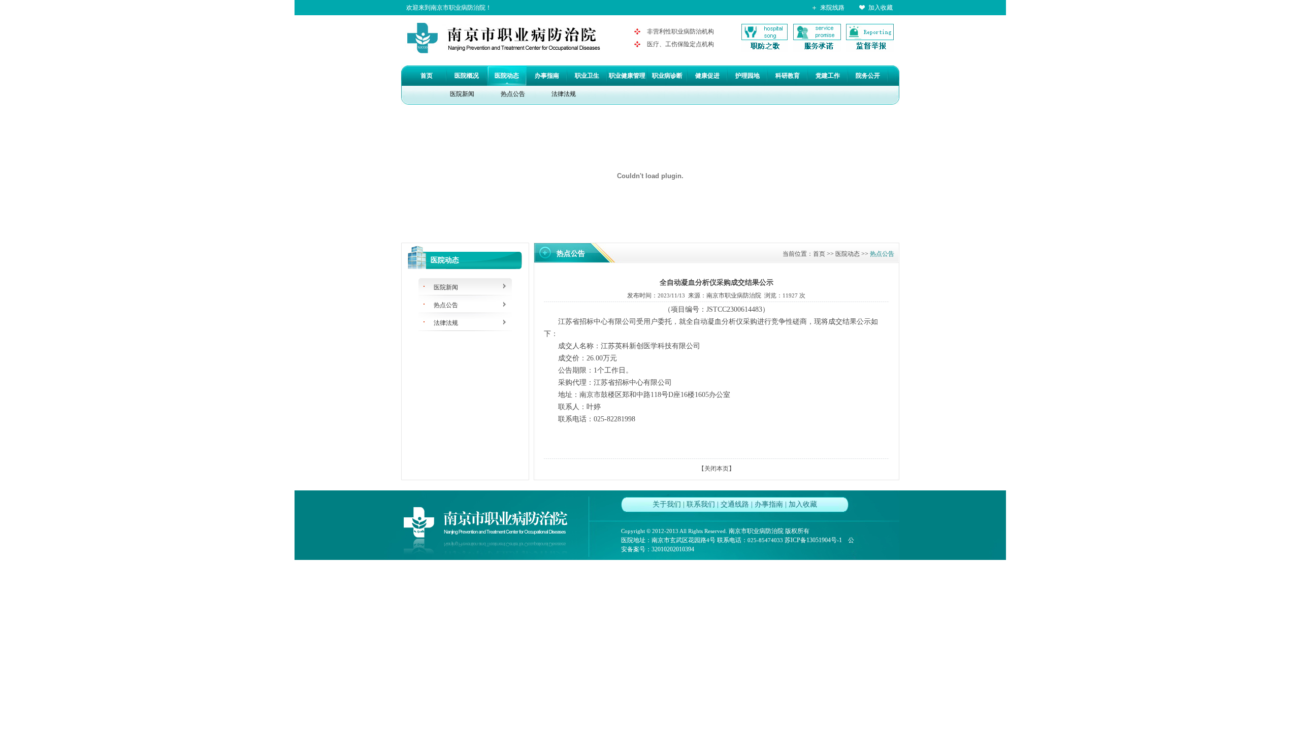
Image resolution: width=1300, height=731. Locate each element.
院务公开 (868, 75)
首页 (426, 75)
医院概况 (466, 75)
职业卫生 (587, 75)
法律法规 (563, 93)
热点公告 (513, 93)
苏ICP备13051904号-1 (813, 540)
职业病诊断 (667, 75)
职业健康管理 (627, 75)
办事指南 (547, 75)
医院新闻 (462, 93)
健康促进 (707, 75)
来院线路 (832, 7)
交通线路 (735, 504)
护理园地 (747, 75)
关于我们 (667, 504)
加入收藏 (880, 7)
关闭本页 (716, 468)
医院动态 (507, 75)
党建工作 (828, 75)
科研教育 (787, 75)
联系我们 (701, 504)
